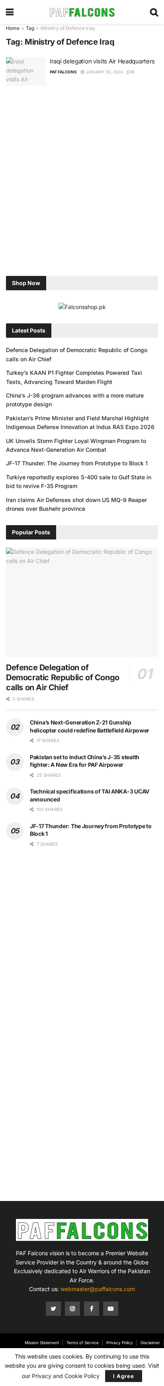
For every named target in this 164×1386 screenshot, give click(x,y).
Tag (30, 28)
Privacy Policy (119, 1342)
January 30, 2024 (103, 71)
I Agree (123, 1376)
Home (13, 28)
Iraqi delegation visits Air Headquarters (102, 61)
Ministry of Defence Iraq (68, 28)
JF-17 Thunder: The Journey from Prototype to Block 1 (77, 463)
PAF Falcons (63, 71)
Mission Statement (42, 1342)
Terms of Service (82, 1342)
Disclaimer (150, 1342)
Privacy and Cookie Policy (66, 1375)
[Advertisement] (82, 182)
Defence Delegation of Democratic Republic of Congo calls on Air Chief (62, 677)
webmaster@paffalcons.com (98, 1289)
